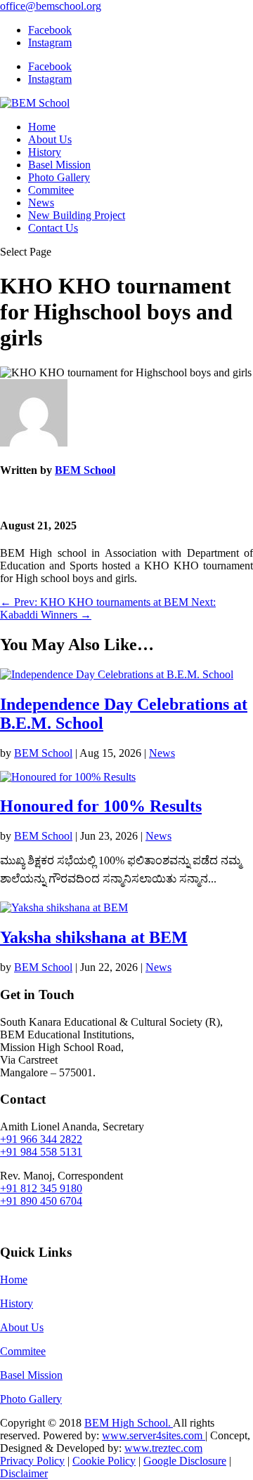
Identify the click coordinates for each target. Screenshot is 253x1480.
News (41, 203)
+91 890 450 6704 (41, 1201)
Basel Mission (59, 165)
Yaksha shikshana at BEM (94, 937)
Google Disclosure (184, 1461)
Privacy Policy (32, 1461)
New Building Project (76, 215)
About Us (50, 139)
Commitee (51, 190)
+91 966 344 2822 (41, 1139)
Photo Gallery (59, 177)
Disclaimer (24, 1473)
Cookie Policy (104, 1461)
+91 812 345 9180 (41, 1188)
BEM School (85, 470)
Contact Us (53, 228)
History (44, 152)
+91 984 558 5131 (41, 1152)
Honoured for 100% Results (101, 806)
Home (42, 127)
